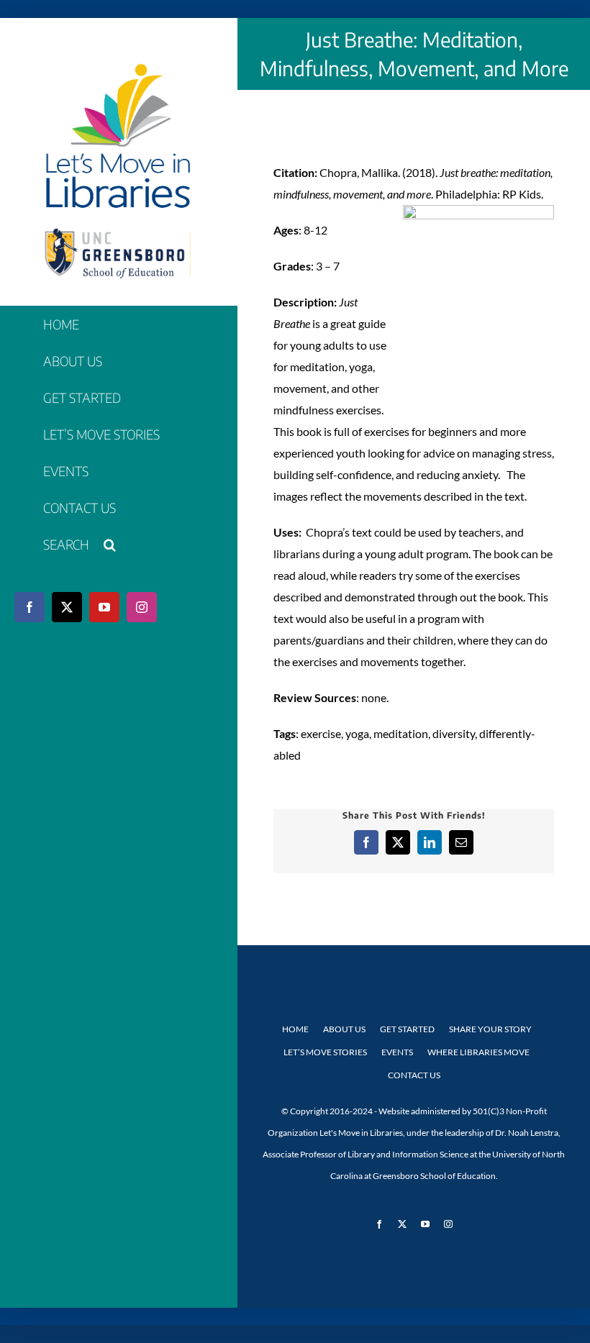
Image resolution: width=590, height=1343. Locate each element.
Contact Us (414, 1075)
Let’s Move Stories (325, 1052)
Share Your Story (490, 1029)
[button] (118, 545)
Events (397, 1052)
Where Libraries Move (478, 1052)
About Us (344, 1029)
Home (295, 1029)
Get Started (407, 1029)
